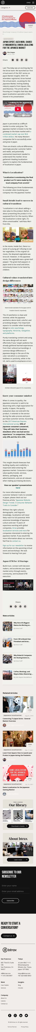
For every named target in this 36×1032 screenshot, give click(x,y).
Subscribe (10, 901)
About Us (4, 998)
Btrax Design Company (10, 32)
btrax (14, 528)
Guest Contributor (13, 794)
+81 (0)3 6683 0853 (24, 976)
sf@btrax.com (6, 973)
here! (18, 488)
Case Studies (5, 985)
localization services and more (15, 530)
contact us (16, 541)
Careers (3, 1001)
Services (3, 988)
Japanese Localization (8, 39)
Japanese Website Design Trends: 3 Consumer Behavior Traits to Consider (17, 502)
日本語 (28, 2)
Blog (19, 985)
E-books (20, 988)
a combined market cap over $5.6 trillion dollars (17, 134)
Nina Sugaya (11, 52)
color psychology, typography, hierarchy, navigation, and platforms (16, 330)
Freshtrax (20, 32)
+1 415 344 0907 (6, 976)
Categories (4, 8)
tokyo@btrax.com (24, 973)
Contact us (4, 1004)
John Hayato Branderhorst (16, 725)
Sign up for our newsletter (13, 545)
